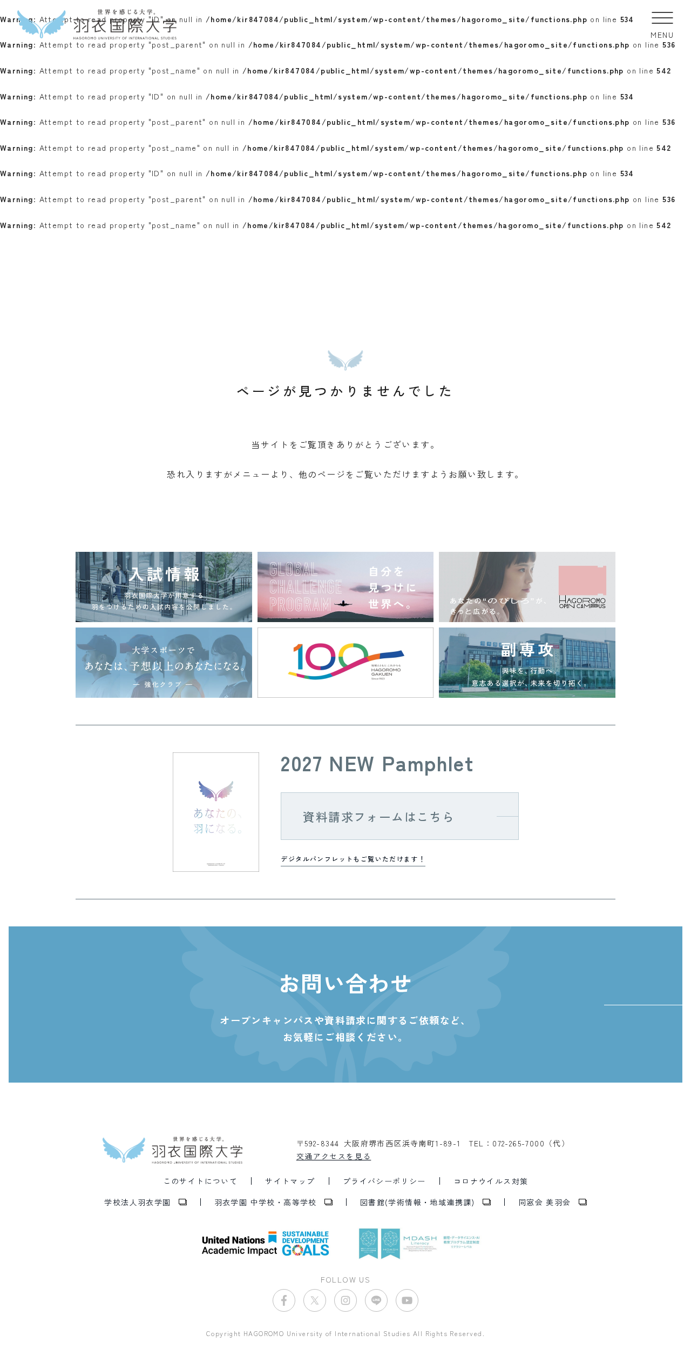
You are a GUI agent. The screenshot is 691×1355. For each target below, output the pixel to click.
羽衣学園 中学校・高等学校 (265, 1202)
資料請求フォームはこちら (379, 816)
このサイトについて (200, 1181)
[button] (662, 24)
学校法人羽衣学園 (137, 1202)
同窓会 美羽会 (544, 1202)
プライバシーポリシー (384, 1181)
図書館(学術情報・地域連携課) (417, 1202)
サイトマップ (290, 1181)
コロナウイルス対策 (491, 1181)
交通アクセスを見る (333, 1156)
